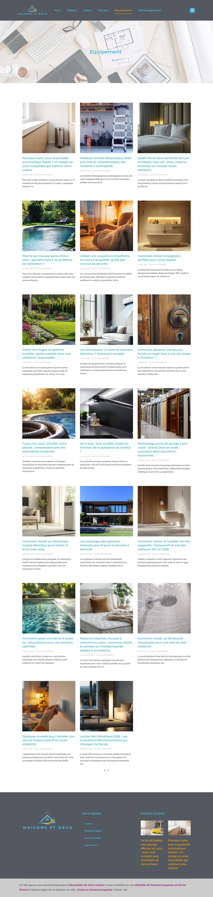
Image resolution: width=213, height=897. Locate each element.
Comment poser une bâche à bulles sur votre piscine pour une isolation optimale (47, 642)
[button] (192, 10)
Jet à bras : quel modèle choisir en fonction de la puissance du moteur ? (105, 447)
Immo (87, 10)
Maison (72, 10)
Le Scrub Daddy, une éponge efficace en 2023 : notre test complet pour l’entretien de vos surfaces (152, 852)
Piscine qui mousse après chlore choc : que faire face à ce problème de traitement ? (47, 260)
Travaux (103, 10)
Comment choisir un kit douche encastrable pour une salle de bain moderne (162, 642)
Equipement (123, 10)
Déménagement (149, 10)
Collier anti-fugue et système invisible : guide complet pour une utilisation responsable (46, 353)
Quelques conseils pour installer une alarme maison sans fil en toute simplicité (48, 740)
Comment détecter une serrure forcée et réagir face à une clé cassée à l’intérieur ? (164, 353)
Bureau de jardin (93, 838)
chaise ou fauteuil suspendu (95, 889)
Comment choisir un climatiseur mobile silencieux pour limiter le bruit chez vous (45, 545)
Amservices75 (91, 845)
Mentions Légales (93, 831)
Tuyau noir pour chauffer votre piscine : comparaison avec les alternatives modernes (44, 447)
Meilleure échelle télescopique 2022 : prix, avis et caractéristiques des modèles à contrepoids (106, 162)
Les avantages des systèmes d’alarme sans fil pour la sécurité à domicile (104, 545)
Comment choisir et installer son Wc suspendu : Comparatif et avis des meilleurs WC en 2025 (164, 545)
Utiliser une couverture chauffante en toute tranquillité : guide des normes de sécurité (105, 260)
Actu (58, 10)
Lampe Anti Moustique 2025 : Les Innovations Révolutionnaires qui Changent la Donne (103, 740)
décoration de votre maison (86, 885)
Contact (88, 824)
